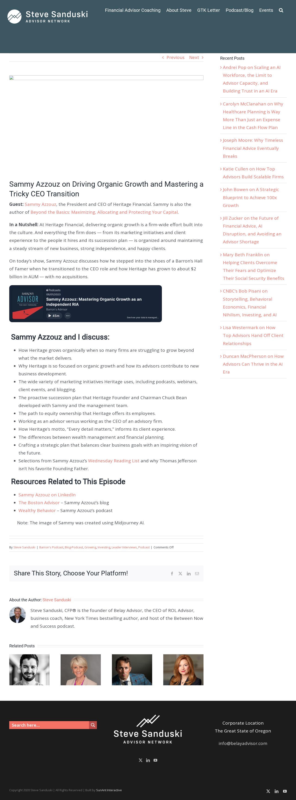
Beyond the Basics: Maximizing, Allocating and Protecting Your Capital (104, 212)
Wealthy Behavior (37, 510)
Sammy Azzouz (40, 204)
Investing (104, 547)
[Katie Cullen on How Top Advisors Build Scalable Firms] (183, 657)
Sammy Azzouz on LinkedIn (47, 495)
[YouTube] (155, 760)
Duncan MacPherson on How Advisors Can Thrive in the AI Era (253, 364)
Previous (175, 57)
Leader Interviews (124, 547)
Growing (90, 547)
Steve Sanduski (24, 547)
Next (194, 57)
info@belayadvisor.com (243, 743)
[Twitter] (140, 760)
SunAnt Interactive (109, 790)
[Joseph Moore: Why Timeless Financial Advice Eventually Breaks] (132, 657)
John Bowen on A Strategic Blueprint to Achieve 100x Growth (251, 197)
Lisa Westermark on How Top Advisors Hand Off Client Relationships (253, 335)
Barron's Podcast (51, 547)
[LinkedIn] (148, 760)
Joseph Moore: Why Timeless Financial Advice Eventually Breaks (253, 148)
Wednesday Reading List (113, 461)
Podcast (144, 547)
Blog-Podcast (74, 547)
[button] (281, 9)
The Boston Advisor (39, 503)
